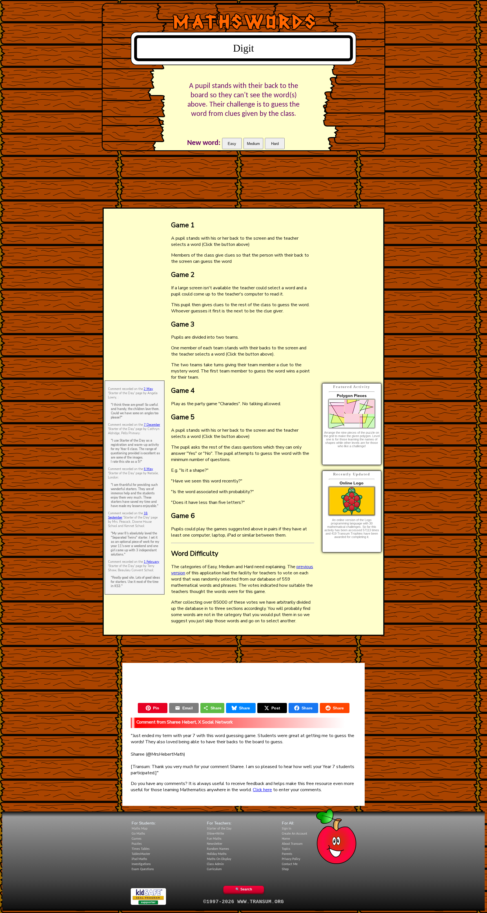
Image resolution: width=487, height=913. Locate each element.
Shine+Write (215, 833)
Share (216, 708)
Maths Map (139, 828)
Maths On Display (219, 859)
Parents (287, 854)
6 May (148, 469)
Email (187, 708)
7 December (152, 425)
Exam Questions (143, 869)
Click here (262, 790)
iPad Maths (139, 859)
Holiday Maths (217, 854)
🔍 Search (243, 889)
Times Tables (141, 849)
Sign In (286, 828)
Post (275, 708)
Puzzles (137, 844)
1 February (151, 562)
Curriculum (214, 869)
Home (286, 839)
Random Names (218, 849)
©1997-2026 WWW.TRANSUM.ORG (243, 902)
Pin (156, 708)
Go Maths (138, 833)
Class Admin (215, 864)
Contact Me (290, 864)
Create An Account (294, 833)
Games (136, 839)
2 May (148, 389)
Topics (286, 849)
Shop (285, 869)
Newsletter (214, 844)
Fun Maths (214, 839)
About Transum (292, 844)
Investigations (141, 864)
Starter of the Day (219, 828)
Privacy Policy (291, 859)
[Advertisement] (134, 294)
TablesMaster (141, 854)
